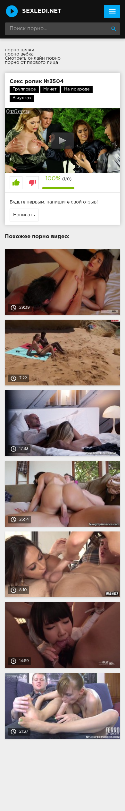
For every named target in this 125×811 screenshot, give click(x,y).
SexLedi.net (42, 11)
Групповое (24, 89)
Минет (50, 89)
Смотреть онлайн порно (33, 58)
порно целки (19, 50)
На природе (77, 89)
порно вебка (19, 54)
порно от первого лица (31, 63)
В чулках (22, 98)
